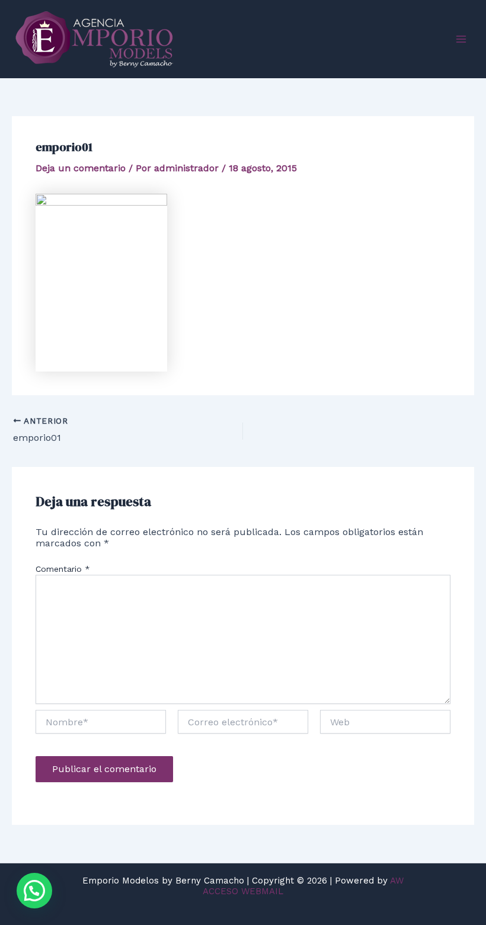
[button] (34, 890)
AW (397, 880)
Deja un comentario (81, 168)
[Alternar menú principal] (461, 39)
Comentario (63, 569)
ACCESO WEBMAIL (243, 891)
